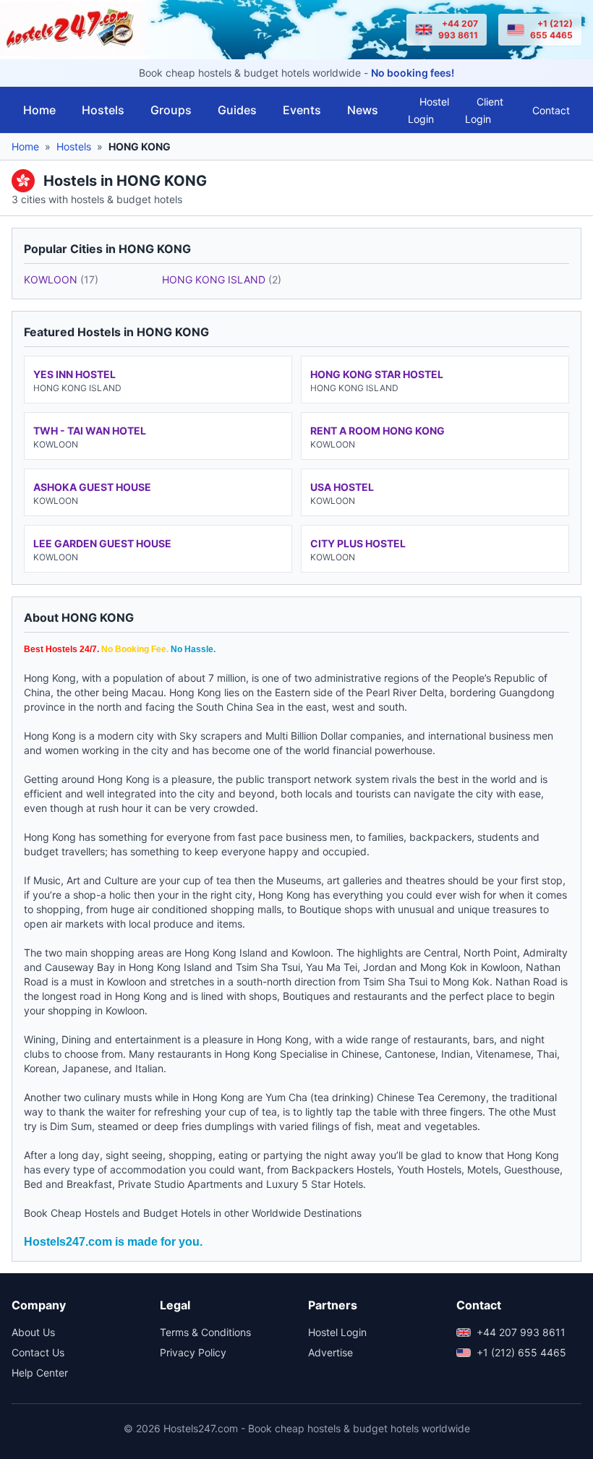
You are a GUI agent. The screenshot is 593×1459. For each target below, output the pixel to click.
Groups (171, 110)
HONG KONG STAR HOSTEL (376, 374)
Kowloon (310, 952)
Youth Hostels (429, 1169)
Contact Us (38, 1352)
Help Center (40, 1372)
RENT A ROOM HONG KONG (377, 430)
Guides (237, 110)
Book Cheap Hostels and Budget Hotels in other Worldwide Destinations (193, 1213)
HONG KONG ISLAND (221, 279)
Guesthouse (532, 1169)
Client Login (484, 110)
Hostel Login (428, 110)
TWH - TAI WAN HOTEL (89, 430)
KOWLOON (61, 279)
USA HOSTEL (342, 487)
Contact (551, 110)
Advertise (330, 1352)
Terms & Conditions (205, 1332)
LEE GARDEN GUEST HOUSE (102, 543)
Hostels (103, 110)
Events (302, 110)
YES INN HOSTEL (74, 374)
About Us (33, 1332)
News (362, 110)
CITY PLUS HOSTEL (358, 543)
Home (39, 110)
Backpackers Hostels (341, 1169)
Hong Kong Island (226, 952)
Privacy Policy (193, 1352)
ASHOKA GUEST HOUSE (92, 487)
